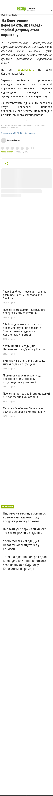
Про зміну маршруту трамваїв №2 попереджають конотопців (24, 311)
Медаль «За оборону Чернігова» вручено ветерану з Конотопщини (24, 410)
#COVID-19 (17, 133)
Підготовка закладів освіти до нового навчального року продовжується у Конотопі (22, 379)
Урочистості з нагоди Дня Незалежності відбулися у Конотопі (25, 347)
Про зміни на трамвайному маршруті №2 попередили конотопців (26, 395)
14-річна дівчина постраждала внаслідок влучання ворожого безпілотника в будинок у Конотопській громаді (22, 329)
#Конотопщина (29, 133)
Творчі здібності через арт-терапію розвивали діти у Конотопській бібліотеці (24, 295)
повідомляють (25, 69)
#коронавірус (6, 133)
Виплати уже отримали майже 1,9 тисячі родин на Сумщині (24, 362)
